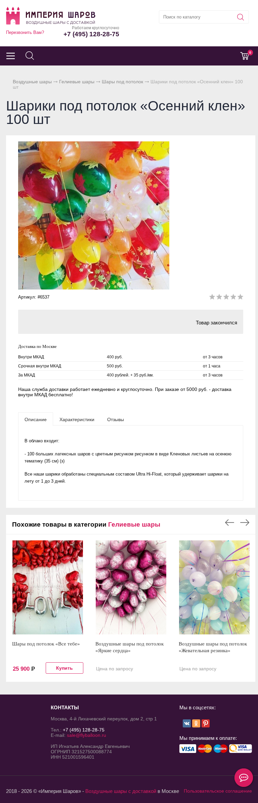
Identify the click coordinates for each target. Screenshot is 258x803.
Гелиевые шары (76, 81)
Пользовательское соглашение (218, 791)
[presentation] (35, 419)
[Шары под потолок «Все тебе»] (47, 587)
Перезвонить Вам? (25, 32)
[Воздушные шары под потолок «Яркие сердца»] (131, 587)
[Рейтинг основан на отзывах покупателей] (226, 298)
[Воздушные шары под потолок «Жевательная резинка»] (214, 587)
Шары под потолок (122, 81)
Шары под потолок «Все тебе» (46, 643)
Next (244, 522)
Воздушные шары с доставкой (120, 791)
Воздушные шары (32, 81)
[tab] (35, 419)
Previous (229, 522)
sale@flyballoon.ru (86, 735)
